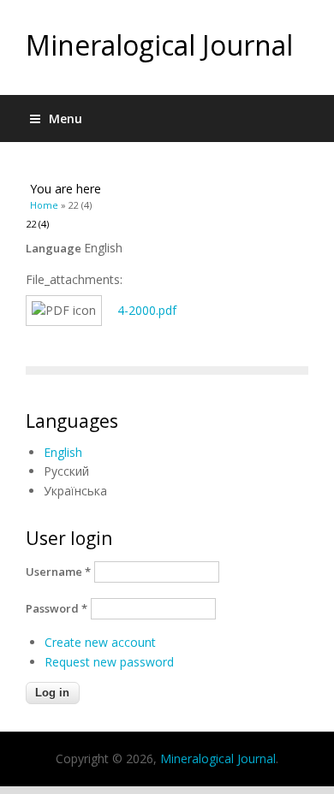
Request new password (109, 662)
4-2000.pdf (146, 310)
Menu (65, 118)
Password (56, 608)
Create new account (100, 642)
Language (55, 248)
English (63, 452)
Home (44, 204)
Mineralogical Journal (159, 45)
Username (58, 571)
